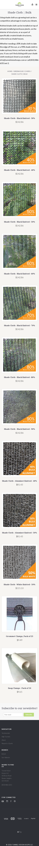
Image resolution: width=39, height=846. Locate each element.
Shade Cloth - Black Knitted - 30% (19, 118)
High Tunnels (6, 737)
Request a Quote (7, 743)
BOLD (4, 754)
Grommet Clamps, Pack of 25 (19, 636)
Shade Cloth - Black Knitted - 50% (19, 222)
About (4, 740)
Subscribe (29, 714)
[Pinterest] (15, 801)
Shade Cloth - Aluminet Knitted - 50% (19, 533)
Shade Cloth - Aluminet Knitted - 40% (19, 481)
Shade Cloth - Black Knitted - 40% (19, 170)
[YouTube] (3, 801)
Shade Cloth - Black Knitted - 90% (19, 429)
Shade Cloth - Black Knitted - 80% (19, 377)
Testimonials (6, 733)
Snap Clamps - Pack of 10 (19, 688)
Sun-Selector (6, 757)
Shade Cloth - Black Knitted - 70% (19, 325)
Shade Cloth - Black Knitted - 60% (19, 274)
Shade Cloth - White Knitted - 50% (19, 584)
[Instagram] (7, 801)
